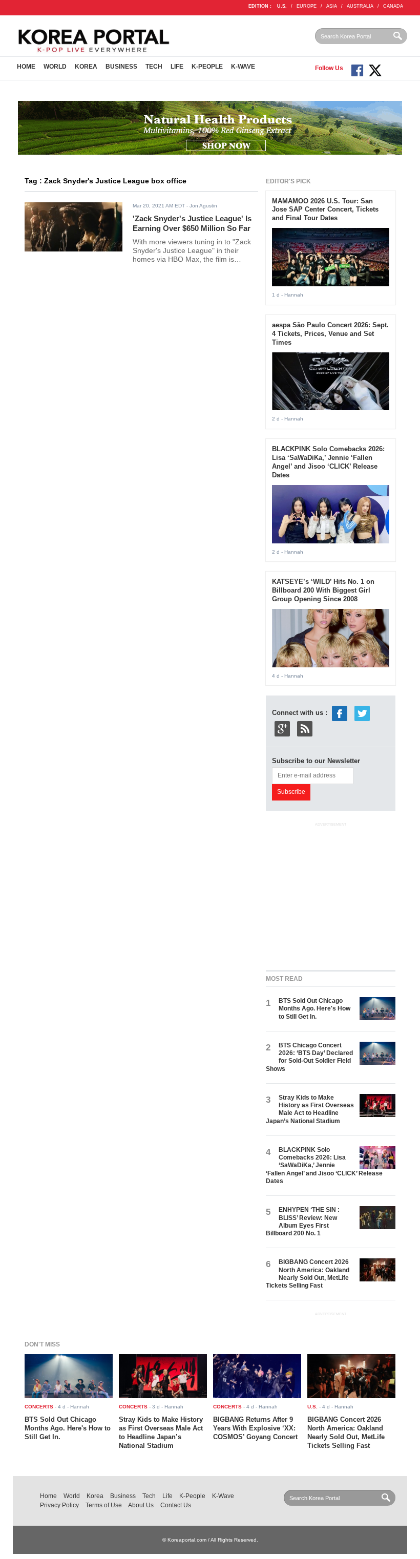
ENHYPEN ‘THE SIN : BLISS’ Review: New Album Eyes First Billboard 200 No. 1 (303, 1221)
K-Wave (243, 66)
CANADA (393, 6)
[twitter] (362, 713)
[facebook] (339, 713)
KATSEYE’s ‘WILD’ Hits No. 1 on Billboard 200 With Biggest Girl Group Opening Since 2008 (323, 590)
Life (177, 66)
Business (121, 66)
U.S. (282, 6)
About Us (141, 1505)
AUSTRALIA (360, 6)
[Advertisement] (342, 894)
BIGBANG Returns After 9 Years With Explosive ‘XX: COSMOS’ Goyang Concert (255, 1428)
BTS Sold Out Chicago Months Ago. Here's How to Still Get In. (314, 1008)
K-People (207, 66)
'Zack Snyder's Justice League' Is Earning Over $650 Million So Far (192, 223)
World (55, 66)
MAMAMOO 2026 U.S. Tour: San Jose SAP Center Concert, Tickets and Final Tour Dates (325, 209)
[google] (282, 728)
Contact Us (175, 1505)
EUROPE (307, 6)
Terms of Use (104, 1505)
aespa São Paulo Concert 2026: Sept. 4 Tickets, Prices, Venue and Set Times (330, 333)
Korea (86, 66)
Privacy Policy (59, 1505)
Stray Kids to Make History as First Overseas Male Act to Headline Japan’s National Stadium (310, 1109)
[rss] (305, 728)
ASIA (331, 6)
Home (26, 66)
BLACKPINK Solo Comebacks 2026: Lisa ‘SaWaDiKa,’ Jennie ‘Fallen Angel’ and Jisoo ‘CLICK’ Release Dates (328, 462)
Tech (153, 66)
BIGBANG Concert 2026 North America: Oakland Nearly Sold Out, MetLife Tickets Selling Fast (307, 1273)
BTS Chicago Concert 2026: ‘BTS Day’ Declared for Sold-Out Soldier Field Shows (309, 1057)
